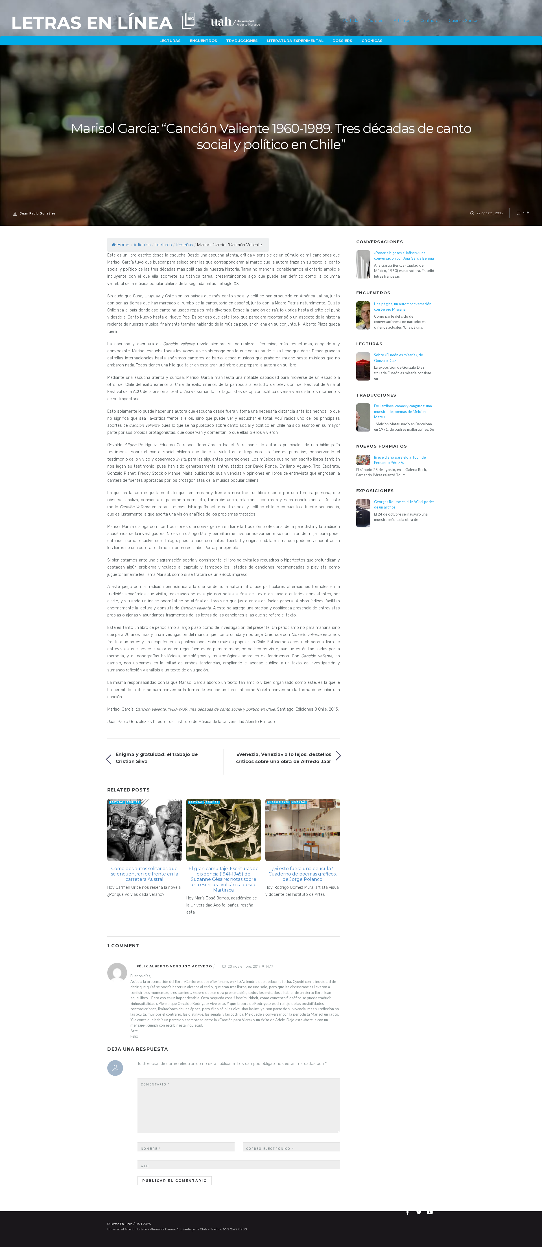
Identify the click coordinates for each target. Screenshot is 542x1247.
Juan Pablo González (38, 213)
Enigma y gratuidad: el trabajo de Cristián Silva (157, 757)
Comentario (155, 1084)
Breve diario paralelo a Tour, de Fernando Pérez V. (400, 460)
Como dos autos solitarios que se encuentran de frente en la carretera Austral (144, 874)
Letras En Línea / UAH (126, 1224)
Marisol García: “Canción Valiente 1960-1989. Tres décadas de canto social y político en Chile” (271, 136)
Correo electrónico (270, 1149)
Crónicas (372, 41)
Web (145, 1166)
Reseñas (184, 244)
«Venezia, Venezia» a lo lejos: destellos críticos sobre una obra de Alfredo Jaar (283, 757)
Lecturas (170, 41)
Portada (350, 20)
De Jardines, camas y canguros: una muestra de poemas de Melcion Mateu (403, 411)
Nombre (151, 1149)
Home (123, 244)
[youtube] (430, 1212)
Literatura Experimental (295, 41)
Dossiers (342, 41)
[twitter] (419, 1212)
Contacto (429, 20)
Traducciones (242, 41)
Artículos (402, 20)
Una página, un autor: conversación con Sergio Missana (402, 306)
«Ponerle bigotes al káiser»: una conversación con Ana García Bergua (404, 255)
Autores (375, 20)
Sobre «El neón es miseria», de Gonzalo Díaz (398, 357)
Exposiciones (278, 802)
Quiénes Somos (463, 20)
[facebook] (408, 1212)
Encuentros (203, 41)
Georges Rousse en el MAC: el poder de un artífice (404, 504)
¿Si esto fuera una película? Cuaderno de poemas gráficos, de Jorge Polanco (302, 874)
